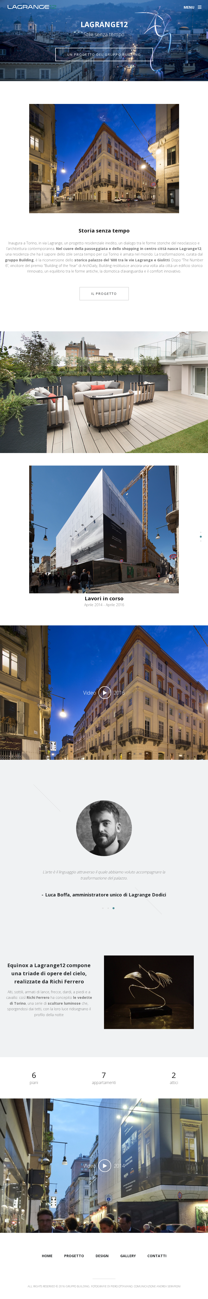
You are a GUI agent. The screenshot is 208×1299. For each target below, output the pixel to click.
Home (47, 1255)
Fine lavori (104, 589)
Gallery (128, 1255)
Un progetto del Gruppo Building (104, 54)
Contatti (156, 1255)
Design (102, 1255)
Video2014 (104, 1165)
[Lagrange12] (28, 7)
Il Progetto (104, 293)
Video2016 (104, 692)
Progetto (74, 1255)
